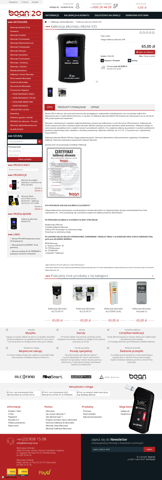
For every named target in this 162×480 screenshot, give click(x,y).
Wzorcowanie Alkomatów (20, 78)
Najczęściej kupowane (92, 417)
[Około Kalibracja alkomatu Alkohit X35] (14, 223)
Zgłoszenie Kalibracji (107, 15)
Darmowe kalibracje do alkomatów (60, 423)
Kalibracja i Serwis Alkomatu (22, 74)
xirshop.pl (150, 459)
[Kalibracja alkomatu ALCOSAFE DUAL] (113, 293)
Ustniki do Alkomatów (19, 82)
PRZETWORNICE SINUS (23, 94)
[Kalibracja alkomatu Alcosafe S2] (142, 293)
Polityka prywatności (16, 423)
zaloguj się (54, 7)
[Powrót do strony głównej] (45, 22)
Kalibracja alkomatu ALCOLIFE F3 (57, 310)
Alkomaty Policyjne (18, 51)
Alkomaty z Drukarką (19, 63)
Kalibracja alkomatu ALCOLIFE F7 (85, 310)
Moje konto (126, 406)
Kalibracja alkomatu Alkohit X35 (29, 220)
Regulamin (13, 2)
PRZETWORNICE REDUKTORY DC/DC (20, 108)
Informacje (52, 15)
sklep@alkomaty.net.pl (27, 443)
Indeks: (104, 56)
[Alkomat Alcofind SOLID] (14, 201)
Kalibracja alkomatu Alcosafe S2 (141, 310)
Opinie (95, 107)
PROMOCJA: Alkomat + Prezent (23, 121)
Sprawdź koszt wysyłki (114, 69)
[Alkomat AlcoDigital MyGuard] (14, 184)
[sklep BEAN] (25, 11)
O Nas (11, 414)
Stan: (141, 56)
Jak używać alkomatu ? (55, 414)
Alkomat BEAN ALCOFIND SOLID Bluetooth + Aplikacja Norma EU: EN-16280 (30, 199)
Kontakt (35, 2)
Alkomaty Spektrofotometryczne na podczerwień (23, 127)
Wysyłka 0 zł (13, 420)
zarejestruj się (67, 7)
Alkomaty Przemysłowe (20, 59)
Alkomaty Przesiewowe (20, 39)
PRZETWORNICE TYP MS (24, 98)
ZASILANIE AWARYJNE (22, 102)
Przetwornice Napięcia (19, 90)
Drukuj (134, 61)
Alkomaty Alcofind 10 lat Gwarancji (20, 29)
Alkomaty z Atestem (18, 66)
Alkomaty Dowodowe (19, 55)
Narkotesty (14, 113)
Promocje (20, 175)
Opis (50, 107)
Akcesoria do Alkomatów (20, 86)
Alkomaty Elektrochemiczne (21, 43)
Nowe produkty (89, 414)
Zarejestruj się (126, 414)
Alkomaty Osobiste (18, 35)
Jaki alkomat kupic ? (54, 417)
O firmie (25, 2)
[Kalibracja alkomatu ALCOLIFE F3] (57, 293)
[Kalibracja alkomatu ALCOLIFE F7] (85, 293)
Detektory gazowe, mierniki (21, 117)
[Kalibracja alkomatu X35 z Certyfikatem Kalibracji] (50, 92)
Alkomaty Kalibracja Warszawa (58, 428)
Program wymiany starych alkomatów (61, 420)
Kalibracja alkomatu (76, 15)
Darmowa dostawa (137, 15)
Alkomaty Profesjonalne (20, 47)
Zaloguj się (125, 411)
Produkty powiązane (72, 107)
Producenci (21, 165)
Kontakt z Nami (14, 411)
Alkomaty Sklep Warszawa (57, 426)
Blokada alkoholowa (18, 70)
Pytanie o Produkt (112, 61)
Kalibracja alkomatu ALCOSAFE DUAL (113, 310)
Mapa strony (13, 426)
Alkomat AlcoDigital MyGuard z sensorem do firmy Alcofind (31, 182)
